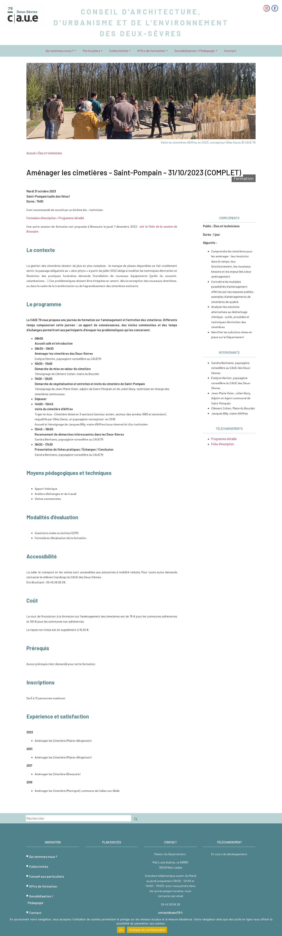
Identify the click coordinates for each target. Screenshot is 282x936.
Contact (230, 51)
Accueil (31, 153)
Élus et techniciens (50, 153)
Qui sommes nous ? (60, 51)
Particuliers (91, 51)
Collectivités (118, 51)
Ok (121, 929)
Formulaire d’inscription (41, 218)
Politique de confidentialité (147, 929)
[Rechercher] (136, 819)
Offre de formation (151, 51)
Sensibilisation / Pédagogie (194, 51)
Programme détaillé (71, 218)
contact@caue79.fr (170, 912)
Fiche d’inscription (222, 444)
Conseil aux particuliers (46, 876)
